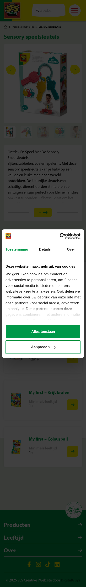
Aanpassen (40, 347)
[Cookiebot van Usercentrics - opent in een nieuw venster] (61, 236)
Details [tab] (45, 249)
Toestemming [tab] (16, 249)
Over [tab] (71, 249)
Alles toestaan (43, 331)
